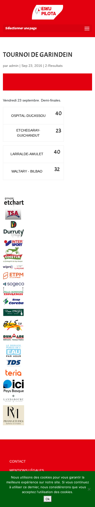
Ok (48, 499)
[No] (88, 489)
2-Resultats (54, 66)
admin (14, 66)
